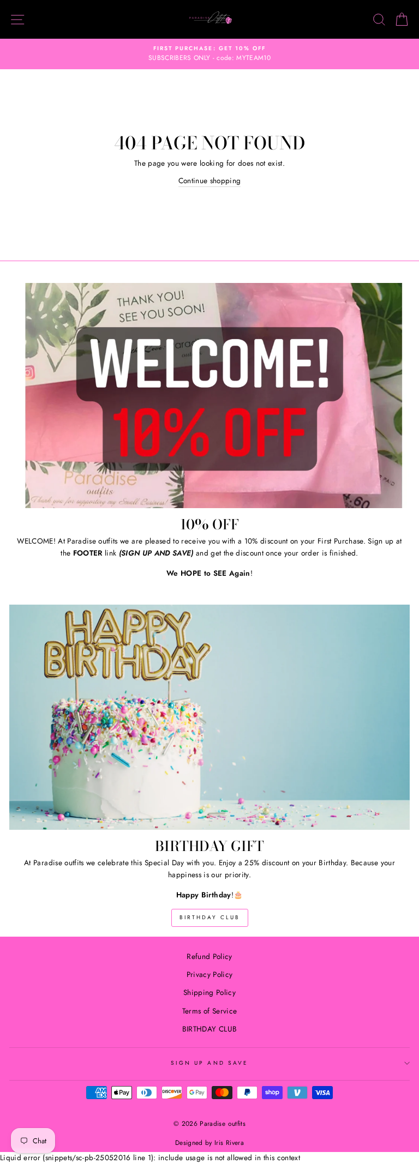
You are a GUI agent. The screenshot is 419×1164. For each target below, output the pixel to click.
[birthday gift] (209, 717)
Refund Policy (209, 956)
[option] (209, 54)
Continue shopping (209, 180)
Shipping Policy (209, 992)
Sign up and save (209, 1063)
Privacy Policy (210, 974)
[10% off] (209, 395)
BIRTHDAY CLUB (209, 917)
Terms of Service (209, 1010)
